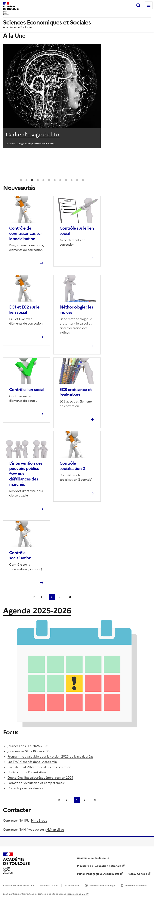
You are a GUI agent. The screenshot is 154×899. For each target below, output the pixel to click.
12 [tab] (83, 180)
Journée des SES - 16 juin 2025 (29, 751)
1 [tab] (21, 180)
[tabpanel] (52, 96)
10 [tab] (71, 180)
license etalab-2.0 (75, 894)
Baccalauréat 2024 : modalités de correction (39, 767)
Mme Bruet (39, 820)
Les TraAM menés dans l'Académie (32, 761)
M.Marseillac (55, 829)
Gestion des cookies (136, 885)
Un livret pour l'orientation (27, 772)
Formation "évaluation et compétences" (36, 783)
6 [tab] (49, 180)
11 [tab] (77, 180)
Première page (34, 597)
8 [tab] (60, 180)
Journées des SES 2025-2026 (28, 746)
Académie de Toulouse (91, 858)
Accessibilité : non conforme (18, 885)
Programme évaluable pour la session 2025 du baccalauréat (50, 756)
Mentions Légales (49, 885)
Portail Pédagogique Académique (98, 874)
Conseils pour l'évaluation (26, 788)
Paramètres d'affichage (102, 885)
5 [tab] (43, 180)
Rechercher (138, 5)
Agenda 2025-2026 (37, 610)
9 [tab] (66, 180)
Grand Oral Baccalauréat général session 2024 (40, 777)
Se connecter (72, 885)
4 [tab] (38, 180)
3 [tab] (32, 180)
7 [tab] (55, 180)
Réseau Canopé (137, 874)
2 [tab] (26, 180)
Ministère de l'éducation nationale (99, 866)
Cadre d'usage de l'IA (33, 134)
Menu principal (148, 5)
